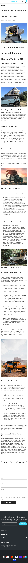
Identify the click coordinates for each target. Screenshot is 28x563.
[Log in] (22, 1)
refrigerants (20, 205)
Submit (23, 524)
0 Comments (14, 20)
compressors (11, 205)
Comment (2, 489)
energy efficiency (12, 227)
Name (2, 478)
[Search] (5, 2)
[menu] (1, 2)
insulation (10, 209)
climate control (14, 70)
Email (2, 483)
